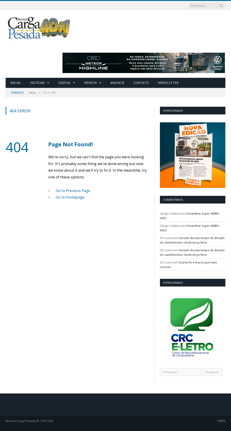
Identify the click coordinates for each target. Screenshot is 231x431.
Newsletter (168, 83)
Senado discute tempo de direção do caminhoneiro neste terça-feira (192, 240)
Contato (141, 83)
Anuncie (117, 83)
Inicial (15, 83)
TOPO (221, 421)
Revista (90, 83)
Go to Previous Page (73, 190)
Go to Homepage (70, 197)
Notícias (37, 83)
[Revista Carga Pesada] (39, 27)
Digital (64, 83)
